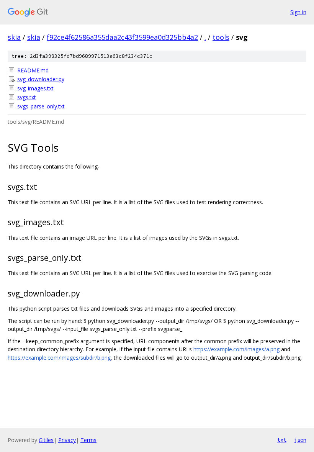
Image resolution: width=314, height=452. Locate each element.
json (300, 439)
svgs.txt (26, 97)
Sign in (298, 12)
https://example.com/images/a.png (236, 349)
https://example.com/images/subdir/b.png (59, 357)
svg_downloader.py (40, 79)
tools (221, 37)
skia (14, 37)
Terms (88, 440)
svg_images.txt (35, 88)
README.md (33, 70)
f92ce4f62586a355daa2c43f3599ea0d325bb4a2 (122, 37)
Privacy (67, 440)
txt (281, 439)
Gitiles (46, 440)
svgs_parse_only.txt (41, 106)
